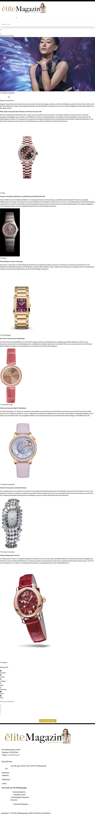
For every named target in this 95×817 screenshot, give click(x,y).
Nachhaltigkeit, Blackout (19, 797)
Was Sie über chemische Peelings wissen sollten (16, 709)
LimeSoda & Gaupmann (19, 779)
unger (12, 97)
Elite (1, 27)
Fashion (2, 32)
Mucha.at (5, 800)
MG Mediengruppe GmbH (17, 768)
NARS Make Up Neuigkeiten (10, 711)
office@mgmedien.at (9, 758)
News (12, 95)
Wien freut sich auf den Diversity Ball (13, 713)
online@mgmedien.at (18, 773)
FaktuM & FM (7, 795)
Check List (5, 797)
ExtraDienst (6, 792)
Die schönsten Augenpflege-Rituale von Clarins (16, 707)
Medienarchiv (7, 804)
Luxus (8, 95)
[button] (12, 17)
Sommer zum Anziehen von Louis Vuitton (15, 705)
